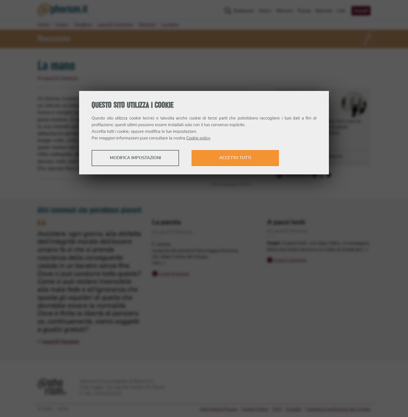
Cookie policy (198, 138)
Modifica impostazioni (135, 158)
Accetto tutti (235, 158)
